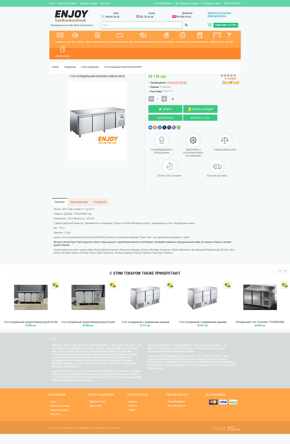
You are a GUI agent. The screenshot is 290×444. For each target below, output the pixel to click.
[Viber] (174, 127)
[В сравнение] (173, 99)
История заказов (177, 405)
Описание (60, 202)
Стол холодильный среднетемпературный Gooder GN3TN (30, 324)
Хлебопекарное (119, 42)
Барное (229, 42)
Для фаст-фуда (75, 42)
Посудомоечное (200, 42)
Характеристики (79, 202)
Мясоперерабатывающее (143, 42)
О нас (52, 3)
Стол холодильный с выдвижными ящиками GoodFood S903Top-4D (145, 324)
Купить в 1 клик (201, 118)
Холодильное (62, 56)
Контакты (105, 3)
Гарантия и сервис (89, 3)
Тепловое (60, 42)
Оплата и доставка (67, 3)
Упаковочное (182, 42)
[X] (164, 127)
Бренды (133, 401)
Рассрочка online (165, 118)
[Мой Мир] (160, 127)
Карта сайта (95, 405)
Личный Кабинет (176, 401)
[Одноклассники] (155, 127)
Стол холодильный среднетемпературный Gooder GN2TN (88, 324)
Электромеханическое (97, 42)
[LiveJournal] (169, 127)
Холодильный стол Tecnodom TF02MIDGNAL (259, 322)
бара (60, 351)
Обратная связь (97, 401)
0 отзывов (230, 78)
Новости (133, 405)
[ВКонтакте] (150, 127)
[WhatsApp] (179, 127)
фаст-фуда (82, 351)
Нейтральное (217, 42)
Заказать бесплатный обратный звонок (219, 14)
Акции (132, 409)
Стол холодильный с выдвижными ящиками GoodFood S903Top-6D (202, 324)
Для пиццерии (166, 42)
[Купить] (26, 317)
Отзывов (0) (99, 202)
